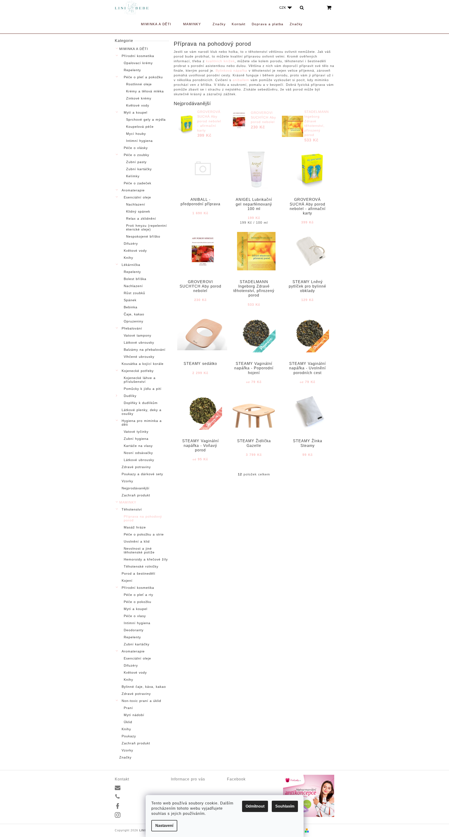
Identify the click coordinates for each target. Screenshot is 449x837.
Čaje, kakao (134, 314)
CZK (283, 7)
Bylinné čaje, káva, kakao (144, 687)
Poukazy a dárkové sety (142, 474)
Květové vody (137, 105)
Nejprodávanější (135, 488)
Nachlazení (135, 204)
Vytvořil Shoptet (322, 830)
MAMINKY (127, 502)
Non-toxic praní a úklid (141, 701)
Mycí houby (136, 134)
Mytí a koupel (135, 112)
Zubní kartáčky (139, 169)
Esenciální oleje (137, 197)
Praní (128, 708)
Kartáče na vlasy (138, 446)
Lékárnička (131, 265)
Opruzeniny (133, 321)
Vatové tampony (137, 335)
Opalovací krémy (138, 63)
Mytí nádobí (134, 715)
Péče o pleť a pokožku (143, 77)
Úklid (128, 722)
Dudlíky (130, 396)
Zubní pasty (136, 162)
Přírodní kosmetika (138, 56)
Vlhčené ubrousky (139, 357)
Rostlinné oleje (139, 84)
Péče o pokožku (137, 602)
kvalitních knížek (220, 61)
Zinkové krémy (138, 98)
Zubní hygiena (136, 439)
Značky (125, 757)
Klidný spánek (138, 211)
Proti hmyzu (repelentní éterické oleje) (146, 227)
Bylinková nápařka (231, 70)
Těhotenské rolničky (141, 566)
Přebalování (132, 328)
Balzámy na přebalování (144, 349)
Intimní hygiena (139, 141)
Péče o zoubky (136, 155)
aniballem (240, 80)
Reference (178, 791)
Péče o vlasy (135, 616)
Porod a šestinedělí (138, 573)
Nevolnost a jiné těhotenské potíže (139, 550)
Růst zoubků (134, 293)
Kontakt (176, 786)
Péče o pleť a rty (138, 595)
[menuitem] (159, 24)
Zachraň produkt (136, 495)
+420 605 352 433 (137, 796)
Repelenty (132, 70)
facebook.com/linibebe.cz (142, 806)
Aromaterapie (133, 190)
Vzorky (127, 481)
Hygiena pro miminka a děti (142, 422)
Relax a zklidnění (141, 218)
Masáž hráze (135, 527)
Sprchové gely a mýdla (146, 119)
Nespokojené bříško (143, 236)
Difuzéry (131, 243)
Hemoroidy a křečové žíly (146, 559)
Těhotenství (132, 509)
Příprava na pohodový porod (143, 518)
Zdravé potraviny (136, 467)
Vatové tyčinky (136, 431)
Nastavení (164, 826)
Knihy (128, 258)
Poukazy (129, 736)
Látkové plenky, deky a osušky (141, 412)
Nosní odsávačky (138, 453)
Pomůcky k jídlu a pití (142, 389)
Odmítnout (255, 806)
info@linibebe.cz (135, 787)
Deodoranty (134, 630)
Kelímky (133, 176)
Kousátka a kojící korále (143, 364)
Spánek (130, 300)
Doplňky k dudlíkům (141, 403)
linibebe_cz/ (132, 815)
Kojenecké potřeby (138, 371)
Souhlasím (284, 806)
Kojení (127, 580)
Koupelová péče (140, 126)
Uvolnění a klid (137, 541)
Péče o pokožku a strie (144, 534)
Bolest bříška (135, 279)
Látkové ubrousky (139, 342)
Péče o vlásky (136, 148)
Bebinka (130, 307)
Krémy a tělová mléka (145, 91)
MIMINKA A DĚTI (133, 49)
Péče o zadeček (137, 183)
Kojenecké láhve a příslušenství (140, 379)
